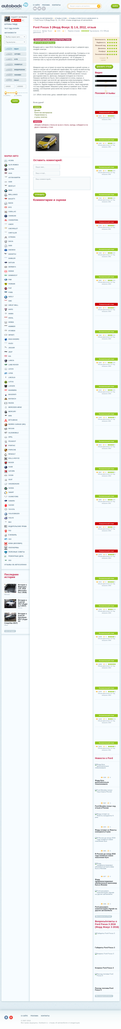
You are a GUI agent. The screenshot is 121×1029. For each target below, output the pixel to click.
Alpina (11, 169)
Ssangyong (13, 496)
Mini (10, 416)
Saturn (11, 471)
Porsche (12, 450)
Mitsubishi (12, 420)
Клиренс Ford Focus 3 (104, 968)
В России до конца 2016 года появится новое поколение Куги (105, 855)
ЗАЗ (9, 539)
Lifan (10, 373)
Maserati (12, 394)
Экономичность (100, 54)
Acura (11, 160)
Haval (10, 318)
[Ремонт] (44, 8)
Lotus (11, 382)
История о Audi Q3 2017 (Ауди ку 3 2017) (22, 603)
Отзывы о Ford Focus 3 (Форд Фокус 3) (83, 18)
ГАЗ (9, 531)
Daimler (11, 258)
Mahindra (12, 390)
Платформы (13, 548)
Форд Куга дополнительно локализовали (102, 782)
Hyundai (11, 331)
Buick (10, 203)
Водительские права (17, 526)
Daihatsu (12, 254)
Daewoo (11, 250)
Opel (10, 437)
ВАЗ (9, 522)
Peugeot (12, 441)
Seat (10, 479)
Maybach (12, 399)
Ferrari (11, 284)
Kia (9, 356)
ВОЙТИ (115, 6)
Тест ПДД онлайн (11, 28)
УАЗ (9, 560)
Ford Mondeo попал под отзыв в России (105, 807)
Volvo (11, 518)
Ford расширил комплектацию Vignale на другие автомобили (106, 908)
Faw (10, 280)
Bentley (12, 186)
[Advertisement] (15, 128)
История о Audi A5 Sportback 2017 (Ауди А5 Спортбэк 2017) (15, 618)
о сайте (36, 5)
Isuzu (10, 343)
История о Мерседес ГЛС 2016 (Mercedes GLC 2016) (22, 588)
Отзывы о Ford (61, 18)
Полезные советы (16, 552)
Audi (10, 182)
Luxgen (11, 386)
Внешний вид (100, 45)
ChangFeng (13, 220)
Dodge (11, 271)
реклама (46, 5)
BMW (10, 190)
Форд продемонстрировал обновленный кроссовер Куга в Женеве (106, 882)
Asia (10, 173)
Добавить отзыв (104, 67)
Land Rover (13, 365)
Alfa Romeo (13, 165)
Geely (11, 297)
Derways (12, 267)
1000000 (16, 95)
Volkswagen (13, 513)
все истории (10, 631)
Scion (10, 475)
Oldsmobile (13, 433)
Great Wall (13, 305)
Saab (10, 467)
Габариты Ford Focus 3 (105, 948)
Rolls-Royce (13, 458)
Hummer (11, 326)
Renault (11, 454)
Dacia (10, 241)
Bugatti (11, 199)
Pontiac (11, 445)
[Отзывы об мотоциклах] (39, 8)
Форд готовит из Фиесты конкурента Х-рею (106, 831)
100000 (5, 95)
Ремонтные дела (15, 556)
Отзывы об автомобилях (43, 18)
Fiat (10, 288)
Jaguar (11, 348)
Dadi (10, 245)
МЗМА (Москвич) (15, 543)
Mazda (11, 403)
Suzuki (11, 505)
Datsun (11, 263)
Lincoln (11, 377)
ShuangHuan (13, 484)
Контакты (56, 5)
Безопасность (100, 39)
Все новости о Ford (103, 916)
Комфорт (102, 51)
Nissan (11, 428)
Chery (11, 224)
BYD (10, 207)
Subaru (11, 501)
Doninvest (12, 275)
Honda (11, 322)
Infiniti (11, 335)
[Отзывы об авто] (35, 8)
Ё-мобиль (12, 535)
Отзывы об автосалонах (15, 565)
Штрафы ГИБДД (10, 24)
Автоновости (10, 33)
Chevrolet (13, 228)
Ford (10, 292)
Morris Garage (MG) (17, 424)
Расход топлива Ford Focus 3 (104, 989)
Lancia (11, 360)
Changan (12, 216)
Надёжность (101, 42)
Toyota (11, 509)
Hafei (10, 309)
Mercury (12, 411)
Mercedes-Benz (15, 407)
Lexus (11, 369)
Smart (11, 492)
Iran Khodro (13, 339)
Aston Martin (14, 177)
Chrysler (12, 233)
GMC (10, 301)
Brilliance (13, 194)
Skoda (11, 488)
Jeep (10, 352)
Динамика (102, 48)
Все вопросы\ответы (104, 996)
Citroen (11, 237)
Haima (10, 314)
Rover (11, 462)
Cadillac (12, 211)
